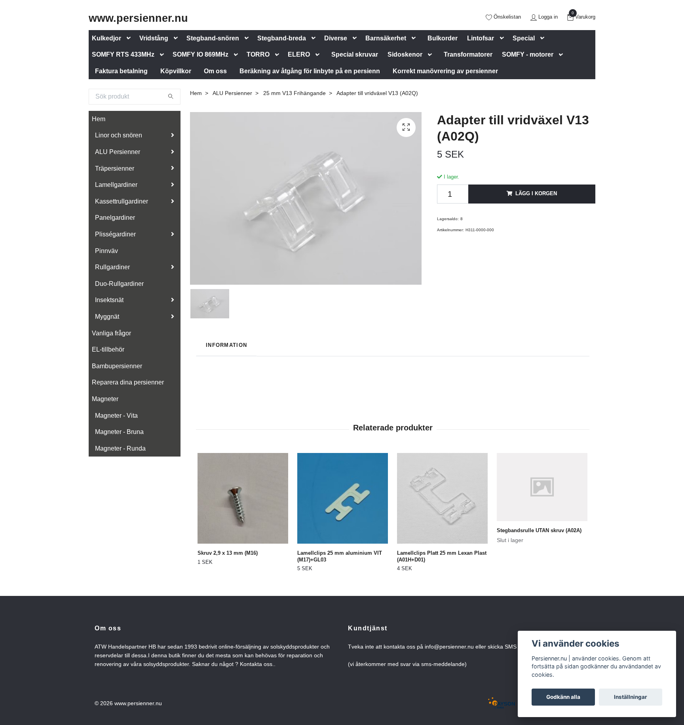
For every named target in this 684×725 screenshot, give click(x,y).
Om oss (215, 71)
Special (524, 38)
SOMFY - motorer (527, 54)
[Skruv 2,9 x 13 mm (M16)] (243, 498)
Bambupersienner (117, 366)
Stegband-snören (212, 38)
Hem (98, 119)
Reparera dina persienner (128, 382)
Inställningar (630, 697)
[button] (130, 38)
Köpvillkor (175, 71)
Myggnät (107, 316)
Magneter (105, 399)
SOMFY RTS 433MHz (123, 54)
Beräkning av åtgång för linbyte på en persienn (309, 71)
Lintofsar (480, 38)
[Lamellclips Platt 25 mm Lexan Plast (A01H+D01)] (442, 498)
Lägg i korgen (536, 193)
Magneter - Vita (116, 415)
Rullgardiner (112, 267)
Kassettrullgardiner (121, 201)
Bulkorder (443, 38)
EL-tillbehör (108, 349)
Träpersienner (114, 168)
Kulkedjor (106, 38)
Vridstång (153, 38)
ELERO (299, 54)
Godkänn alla (563, 697)
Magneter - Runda (120, 448)
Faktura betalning (121, 71)
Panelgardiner (115, 217)
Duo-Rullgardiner (119, 283)
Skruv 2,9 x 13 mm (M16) (228, 553)
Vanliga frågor (111, 333)
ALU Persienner (117, 151)
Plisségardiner (115, 234)
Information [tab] (226, 345)
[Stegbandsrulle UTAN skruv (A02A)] (542, 487)
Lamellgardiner (116, 184)
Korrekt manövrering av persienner (445, 71)
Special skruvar (354, 54)
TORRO (258, 54)
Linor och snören (118, 135)
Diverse (335, 38)
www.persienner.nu (138, 18)
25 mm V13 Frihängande (294, 93)
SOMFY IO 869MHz (200, 54)
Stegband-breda (281, 38)
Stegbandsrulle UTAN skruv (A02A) (539, 530)
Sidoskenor (405, 54)
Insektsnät (109, 300)
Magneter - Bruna (119, 431)
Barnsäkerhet (385, 38)
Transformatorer (468, 54)
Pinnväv (106, 250)
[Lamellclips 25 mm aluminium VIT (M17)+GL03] (342, 498)
